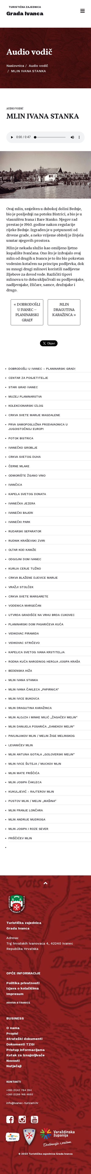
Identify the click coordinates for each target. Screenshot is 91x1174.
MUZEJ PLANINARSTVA (25, 396)
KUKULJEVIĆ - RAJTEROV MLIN (31, 791)
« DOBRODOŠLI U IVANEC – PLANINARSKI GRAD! (27, 312)
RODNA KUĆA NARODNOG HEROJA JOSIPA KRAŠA (44, 661)
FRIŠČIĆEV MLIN (20, 838)
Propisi (12, 1033)
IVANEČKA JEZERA (21, 503)
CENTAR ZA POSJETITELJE (28, 377)
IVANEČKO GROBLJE (22, 447)
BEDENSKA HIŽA (20, 670)
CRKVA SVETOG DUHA (24, 456)
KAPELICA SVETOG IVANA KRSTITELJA (36, 652)
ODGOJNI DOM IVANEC (24, 559)
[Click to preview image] (45, 175)
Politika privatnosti (22, 983)
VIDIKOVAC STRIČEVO (24, 642)
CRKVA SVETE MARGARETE (28, 596)
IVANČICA (15, 484)
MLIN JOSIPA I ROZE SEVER (28, 828)
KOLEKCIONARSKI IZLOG (25, 405)
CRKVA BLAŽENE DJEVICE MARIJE (33, 577)
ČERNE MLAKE (18, 466)
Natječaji (13, 1066)
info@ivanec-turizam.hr (22, 1103)
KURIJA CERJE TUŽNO (24, 568)
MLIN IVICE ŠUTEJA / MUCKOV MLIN (34, 763)
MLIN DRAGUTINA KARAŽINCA (30, 708)
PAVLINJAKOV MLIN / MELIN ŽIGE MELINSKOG (41, 735)
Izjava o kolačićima (22, 988)
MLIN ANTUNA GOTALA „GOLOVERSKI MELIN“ (41, 754)
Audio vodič (38, 66)
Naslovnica (15, 66)
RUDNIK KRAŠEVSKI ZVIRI (26, 540)
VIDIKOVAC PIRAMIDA (23, 633)
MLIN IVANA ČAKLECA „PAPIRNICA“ (33, 689)
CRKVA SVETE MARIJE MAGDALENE (34, 415)
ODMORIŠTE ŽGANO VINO (27, 475)
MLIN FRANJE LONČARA (25, 810)
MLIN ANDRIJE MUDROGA (26, 819)
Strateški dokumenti (24, 1039)
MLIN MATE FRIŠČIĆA (23, 773)
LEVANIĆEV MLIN (20, 745)
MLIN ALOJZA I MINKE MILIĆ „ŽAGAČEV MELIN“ (42, 717)
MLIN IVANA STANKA (23, 680)
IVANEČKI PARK (19, 522)
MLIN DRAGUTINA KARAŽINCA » (64, 309)
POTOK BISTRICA (20, 438)
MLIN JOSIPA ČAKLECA (24, 782)
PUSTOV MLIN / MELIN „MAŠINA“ (32, 801)
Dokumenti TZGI (20, 1044)
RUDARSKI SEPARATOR (24, 531)
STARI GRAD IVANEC (23, 387)
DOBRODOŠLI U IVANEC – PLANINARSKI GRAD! (41, 368)
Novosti (12, 1061)
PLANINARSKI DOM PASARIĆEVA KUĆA (35, 624)
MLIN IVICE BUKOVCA (23, 698)
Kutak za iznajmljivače (25, 1055)
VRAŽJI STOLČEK (20, 587)
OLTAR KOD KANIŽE (22, 549)
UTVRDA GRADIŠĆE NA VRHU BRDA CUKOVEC (41, 615)
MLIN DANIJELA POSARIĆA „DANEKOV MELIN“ (41, 726)
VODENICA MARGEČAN (24, 605)
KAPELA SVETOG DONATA (27, 494)
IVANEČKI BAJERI (20, 512)
